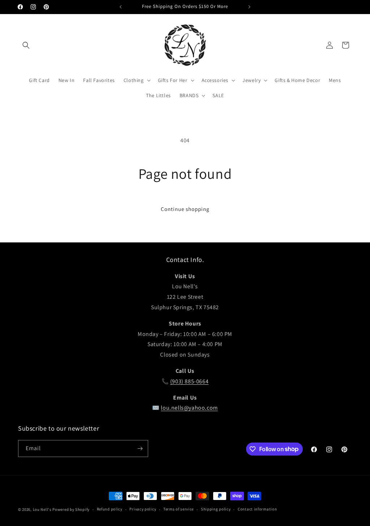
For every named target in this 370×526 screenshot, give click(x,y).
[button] (26, 45)
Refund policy (109, 509)
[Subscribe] (140, 448)
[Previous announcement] (121, 7)
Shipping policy (216, 509)
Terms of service (178, 509)
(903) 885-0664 (189, 381)
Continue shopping (185, 209)
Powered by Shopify (71, 509)
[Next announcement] (249, 7)
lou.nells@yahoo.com (189, 407)
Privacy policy (142, 509)
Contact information (257, 509)
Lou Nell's (42, 509)
